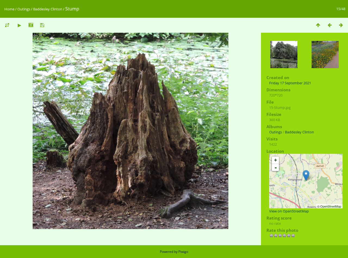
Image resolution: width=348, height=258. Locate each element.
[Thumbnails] (318, 25)
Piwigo (183, 251)
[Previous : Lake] (329, 25)
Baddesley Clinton (47, 9)
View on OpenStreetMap (289, 211)
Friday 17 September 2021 (290, 82)
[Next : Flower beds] (341, 25)
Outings (23, 9)
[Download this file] (42, 25)
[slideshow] (19, 25)
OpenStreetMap (330, 206)
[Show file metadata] (30, 25)
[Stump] (306, 175)
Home (9, 9)
